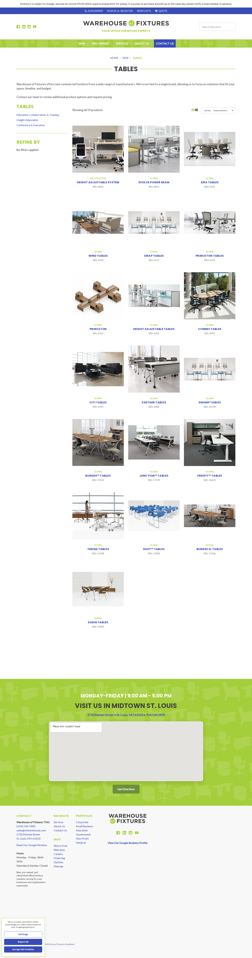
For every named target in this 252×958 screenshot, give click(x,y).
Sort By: (207, 110)
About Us (59, 826)
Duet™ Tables (154, 549)
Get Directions (126, 789)
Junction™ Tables (154, 476)
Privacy (52, 944)
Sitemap (58, 866)
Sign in (111, 10)
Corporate (82, 822)
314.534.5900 (155, 715)
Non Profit (82, 838)
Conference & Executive (30, 125)
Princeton (98, 329)
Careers (58, 853)
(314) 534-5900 (25, 826)
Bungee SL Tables (209, 549)
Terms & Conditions (66, 944)
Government (83, 834)
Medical (81, 842)
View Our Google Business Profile (127, 842)
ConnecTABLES (209, 329)
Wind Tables (98, 256)
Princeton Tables (210, 256)
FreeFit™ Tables (209, 476)
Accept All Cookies (23, 949)
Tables (137, 57)
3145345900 (95, 10)
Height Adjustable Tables (154, 329)
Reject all (23, 941)
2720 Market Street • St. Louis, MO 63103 (115, 715)
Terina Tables (98, 549)
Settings (23, 934)
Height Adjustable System (98, 182)
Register (127, 10)
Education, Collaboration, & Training (37, 114)
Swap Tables (154, 256)
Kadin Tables (98, 622)
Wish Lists (144, 10)
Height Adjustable (27, 120)
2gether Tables (154, 402)
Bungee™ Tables (98, 476)
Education (82, 830)
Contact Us (165, 43)
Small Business (84, 826)
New (82, 43)
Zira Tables (210, 182)
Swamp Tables (210, 402)
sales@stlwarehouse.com (31, 830)
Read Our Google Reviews (31, 845)
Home (114, 57)
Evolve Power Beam (154, 182)
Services (58, 822)
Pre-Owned (100, 43)
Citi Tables (98, 402)
